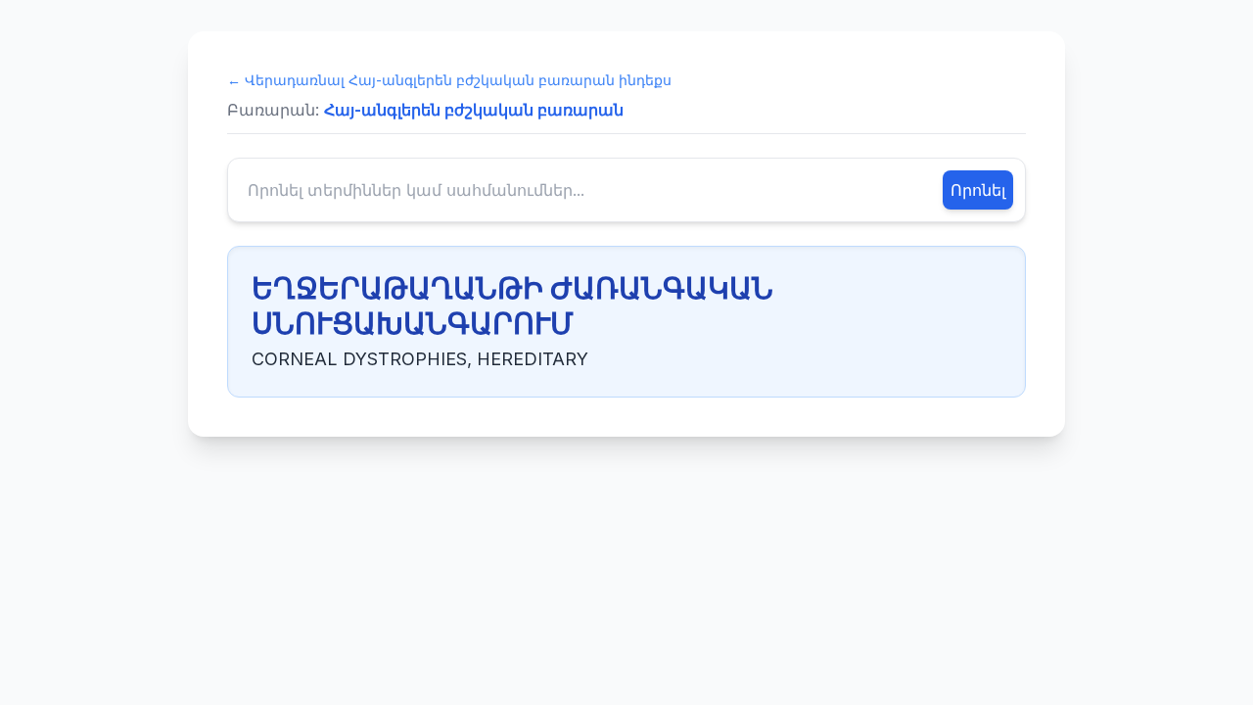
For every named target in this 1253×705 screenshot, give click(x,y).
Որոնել (978, 190)
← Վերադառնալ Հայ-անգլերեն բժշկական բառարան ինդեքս (449, 79)
